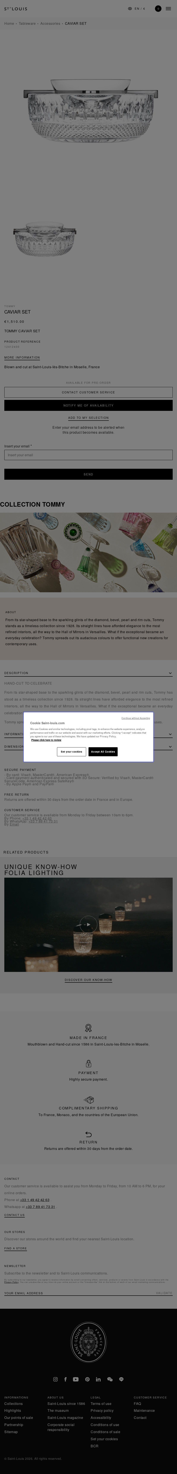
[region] (88, 737)
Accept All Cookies (103, 751)
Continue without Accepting (136, 718)
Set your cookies (71, 751)
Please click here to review (46, 740)
